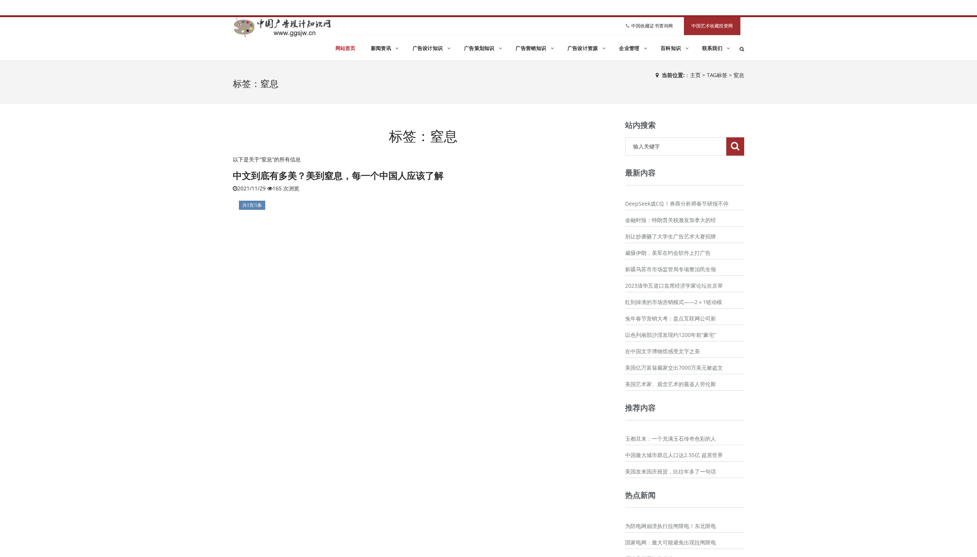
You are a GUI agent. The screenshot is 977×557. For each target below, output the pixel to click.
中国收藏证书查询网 (652, 26)
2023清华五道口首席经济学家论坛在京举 (674, 285)
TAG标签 (717, 75)
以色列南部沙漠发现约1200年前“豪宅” (670, 334)
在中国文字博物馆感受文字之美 (662, 351)
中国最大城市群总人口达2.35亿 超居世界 (674, 455)
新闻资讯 (382, 48)
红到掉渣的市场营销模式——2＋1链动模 (673, 302)
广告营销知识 (532, 48)
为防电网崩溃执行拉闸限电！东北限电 (670, 526)
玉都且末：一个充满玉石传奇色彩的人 (670, 438)
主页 (695, 75)
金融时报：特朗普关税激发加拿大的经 (670, 220)
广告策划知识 (480, 48)
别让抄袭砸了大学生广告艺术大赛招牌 (670, 236)
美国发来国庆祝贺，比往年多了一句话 (670, 471)
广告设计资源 (583, 48)
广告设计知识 (429, 48)
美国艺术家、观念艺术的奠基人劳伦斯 (670, 384)
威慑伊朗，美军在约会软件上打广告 (668, 252)
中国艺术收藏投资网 (712, 26)
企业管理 (630, 48)
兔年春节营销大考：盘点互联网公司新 (670, 318)
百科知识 (672, 48)
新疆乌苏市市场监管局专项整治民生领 (670, 269)
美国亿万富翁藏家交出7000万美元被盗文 (674, 367)
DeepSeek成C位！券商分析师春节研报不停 (677, 203)
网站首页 (345, 48)
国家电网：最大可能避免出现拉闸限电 (670, 542)
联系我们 (713, 48)
